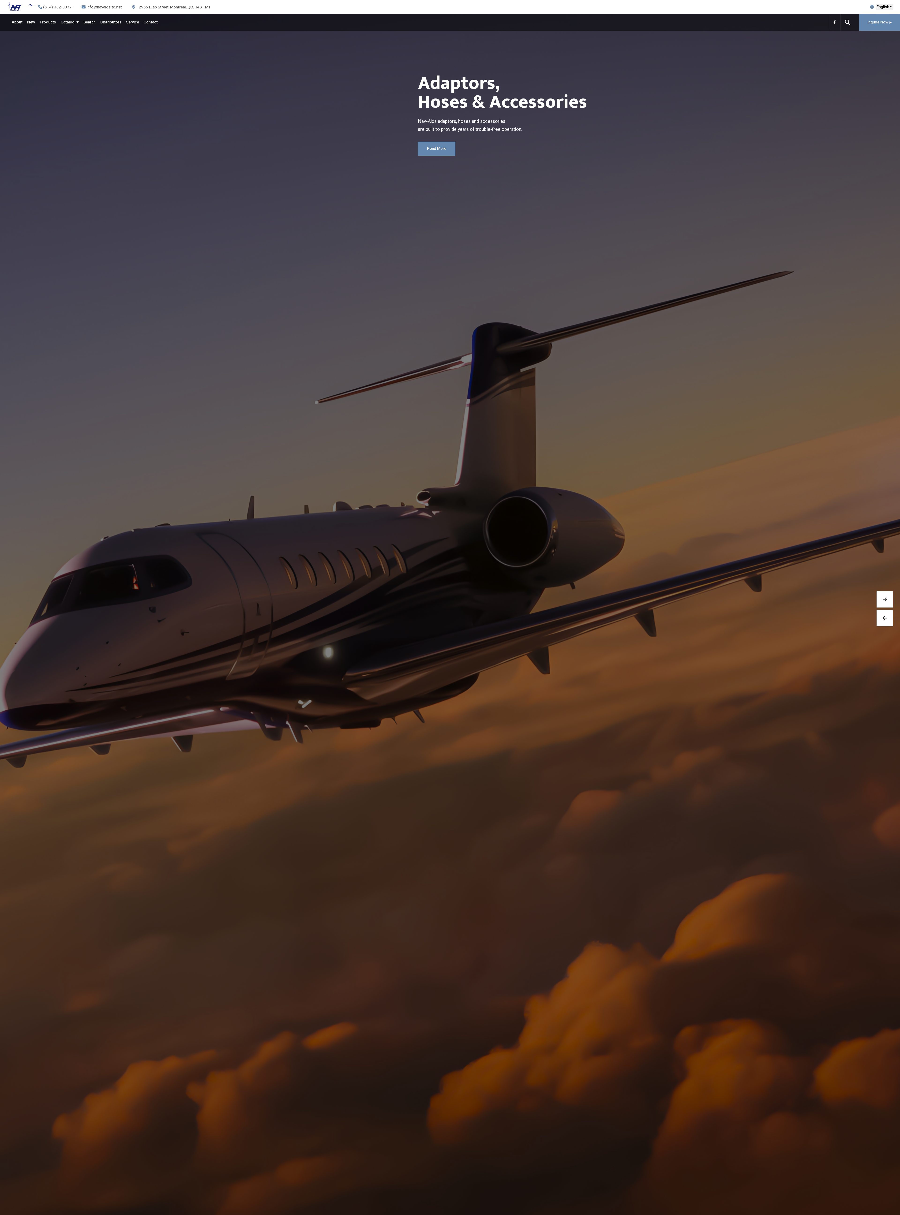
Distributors (110, 22)
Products (48, 22)
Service (132, 22)
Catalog (68, 22)
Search (89, 22)
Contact (151, 22)
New (31, 22)
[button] (885, 599)
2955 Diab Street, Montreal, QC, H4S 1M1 (174, 7)
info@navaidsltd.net (104, 7)
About (17, 22)
